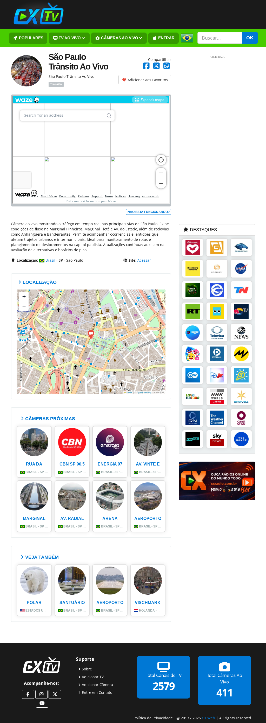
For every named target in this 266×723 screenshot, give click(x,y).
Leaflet (129, 392)
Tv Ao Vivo (69, 38)
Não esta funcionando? (149, 212)
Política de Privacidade (153, 717)
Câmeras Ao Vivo (119, 38)
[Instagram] (41, 694)
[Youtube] (42, 703)
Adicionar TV (93, 676)
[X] (55, 694)
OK (249, 37)
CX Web (208, 717)
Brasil (49, 260)
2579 (164, 685)
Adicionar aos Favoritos (147, 79)
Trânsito (56, 84)
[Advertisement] (218, 139)
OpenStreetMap (144, 392)
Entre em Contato (97, 692)
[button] (90, 335)
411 (224, 692)
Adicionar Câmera (97, 684)
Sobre (87, 668)
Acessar (144, 260)
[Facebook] (28, 694)
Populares (30, 38)
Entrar (166, 38)
